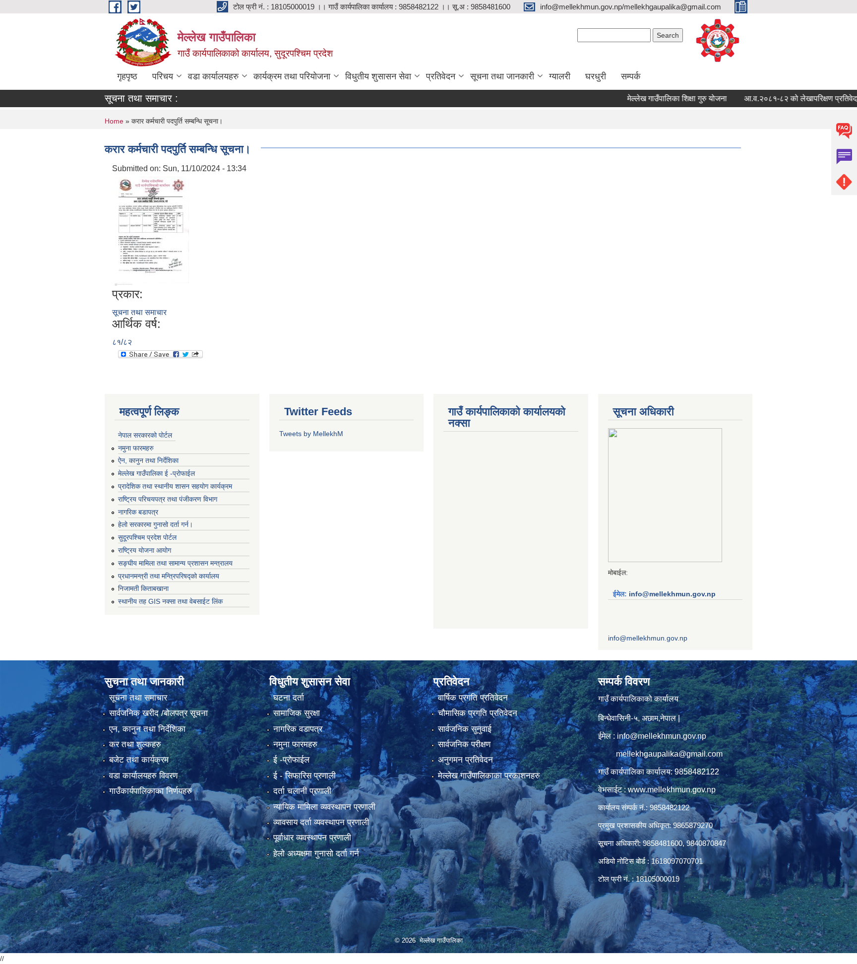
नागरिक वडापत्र (297, 729)
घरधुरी (595, 76)
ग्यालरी (559, 76)
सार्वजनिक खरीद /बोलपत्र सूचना (158, 713)
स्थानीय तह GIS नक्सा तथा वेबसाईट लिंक (170, 601)
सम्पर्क (630, 76)
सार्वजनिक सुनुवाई (464, 729)
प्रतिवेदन (440, 76)
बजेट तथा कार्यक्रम (139, 760)
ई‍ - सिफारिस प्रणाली (304, 775)
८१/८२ (122, 342)
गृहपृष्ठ (127, 76)
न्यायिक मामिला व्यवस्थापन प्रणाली (324, 807)
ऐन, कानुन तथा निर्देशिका (148, 460)
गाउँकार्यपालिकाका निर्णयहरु (150, 791)
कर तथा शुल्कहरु (135, 744)
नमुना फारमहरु (136, 448)
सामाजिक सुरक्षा (296, 713)
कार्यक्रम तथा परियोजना (291, 76)
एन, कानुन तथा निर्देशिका (147, 729)
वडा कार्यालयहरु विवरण (143, 775)
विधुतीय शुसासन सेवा (378, 76)
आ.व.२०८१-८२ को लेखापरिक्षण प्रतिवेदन (780, 98)
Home (114, 121)
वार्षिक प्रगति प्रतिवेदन (473, 698)
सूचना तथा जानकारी (502, 76)
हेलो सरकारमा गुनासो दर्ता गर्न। (155, 524)
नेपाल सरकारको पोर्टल (145, 435)
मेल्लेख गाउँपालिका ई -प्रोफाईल (156, 473)
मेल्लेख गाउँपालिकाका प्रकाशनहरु (489, 775)
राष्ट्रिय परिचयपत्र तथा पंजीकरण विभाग (167, 499)
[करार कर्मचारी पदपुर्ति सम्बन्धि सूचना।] (152, 230)
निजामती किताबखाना (143, 588)
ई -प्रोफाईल (291, 760)
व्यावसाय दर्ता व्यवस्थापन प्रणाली (321, 822)
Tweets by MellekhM (311, 434)
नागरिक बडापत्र (138, 512)
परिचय (162, 76)
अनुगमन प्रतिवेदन (465, 760)
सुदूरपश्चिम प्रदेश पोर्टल (147, 537)
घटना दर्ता (288, 698)
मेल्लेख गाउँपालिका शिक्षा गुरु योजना (654, 98)
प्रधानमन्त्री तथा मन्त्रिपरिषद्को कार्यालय (168, 576)
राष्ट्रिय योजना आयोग (144, 550)
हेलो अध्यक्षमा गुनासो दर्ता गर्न (316, 853)
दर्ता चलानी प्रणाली (302, 791)
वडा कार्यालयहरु (213, 76)
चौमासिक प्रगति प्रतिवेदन (477, 713)
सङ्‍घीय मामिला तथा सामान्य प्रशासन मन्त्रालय (175, 563)
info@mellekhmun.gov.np (672, 594)
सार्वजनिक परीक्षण (464, 744)
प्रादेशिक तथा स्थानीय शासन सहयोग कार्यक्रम (175, 486)
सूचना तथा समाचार (139, 312)
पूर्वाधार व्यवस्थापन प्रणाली (312, 837)
